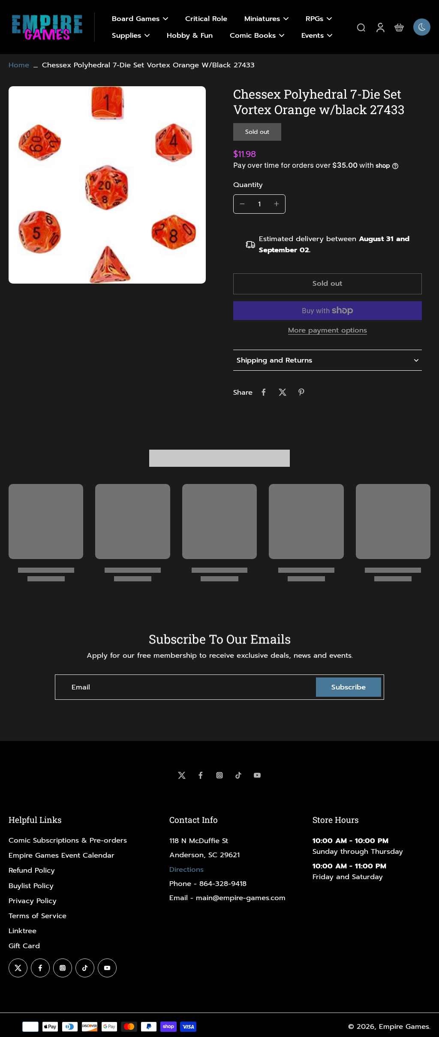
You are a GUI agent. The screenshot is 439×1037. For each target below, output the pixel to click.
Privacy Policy (33, 901)
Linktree (22, 931)
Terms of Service (37, 916)
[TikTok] (238, 775)
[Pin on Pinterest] (301, 392)
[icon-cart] (398, 27)
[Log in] (379, 27)
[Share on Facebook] (263, 392)
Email (81, 687)
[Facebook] (200, 775)
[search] (361, 27)
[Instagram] (219, 775)
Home (19, 65)
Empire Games (404, 1026)
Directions (186, 869)
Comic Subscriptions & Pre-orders (68, 840)
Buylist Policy (31, 886)
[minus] (242, 204)
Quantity (248, 184)
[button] (327, 283)
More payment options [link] (327, 331)
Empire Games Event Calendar (61, 855)
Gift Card (24, 946)
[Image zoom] (107, 185)
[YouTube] (257, 775)
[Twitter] (181, 775)
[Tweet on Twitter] (282, 392)
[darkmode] (421, 27)
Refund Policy (32, 870)
